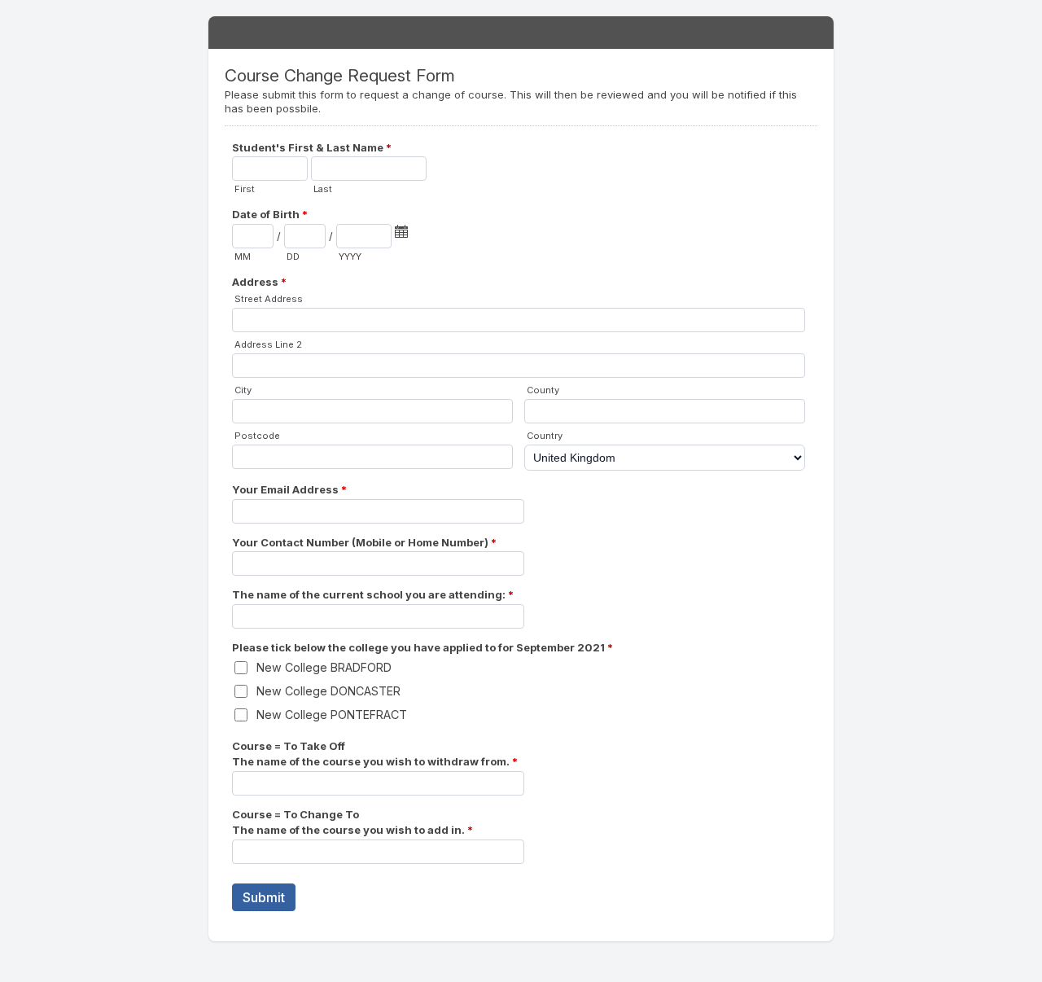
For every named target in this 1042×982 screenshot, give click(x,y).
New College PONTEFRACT (331, 714)
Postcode (257, 435)
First (244, 189)
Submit (264, 897)
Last (322, 189)
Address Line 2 (268, 344)
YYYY (350, 256)
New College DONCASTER (328, 691)
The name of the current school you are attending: (373, 594)
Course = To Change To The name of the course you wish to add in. (352, 822)
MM (242, 256)
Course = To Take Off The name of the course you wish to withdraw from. (375, 754)
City (243, 390)
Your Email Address (289, 489)
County (543, 390)
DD (293, 256)
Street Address (268, 299)
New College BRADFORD (324, 667)
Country (545, 435)
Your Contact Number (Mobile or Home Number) (364, 542)
